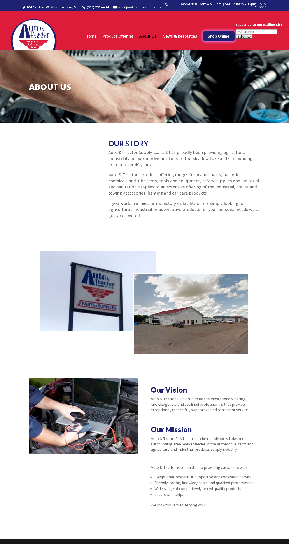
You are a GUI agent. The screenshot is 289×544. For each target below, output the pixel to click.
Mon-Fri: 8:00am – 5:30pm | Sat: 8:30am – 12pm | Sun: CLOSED (224, 5)
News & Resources (179, 37)
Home (91, 37)
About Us (147, 37)
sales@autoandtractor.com (139, 7)
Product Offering (118, 37)
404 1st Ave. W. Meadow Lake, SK (52, 7)
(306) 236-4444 (98, 7)
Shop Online (218, 36)
